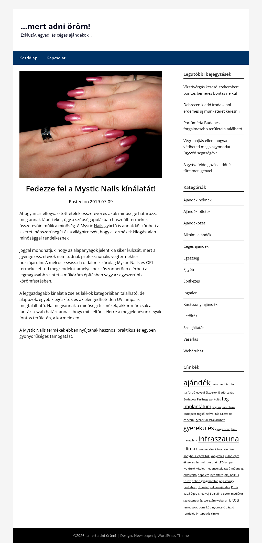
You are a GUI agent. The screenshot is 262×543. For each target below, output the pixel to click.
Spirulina (216, 493)
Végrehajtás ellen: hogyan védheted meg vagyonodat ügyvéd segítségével (206, 147)
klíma (189, 449)
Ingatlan (190, 292)
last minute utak (206, 462)
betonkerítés (220, 384)
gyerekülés (198, 427)
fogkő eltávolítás (208, 414)
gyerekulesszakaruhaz (210, 420)
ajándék (197, 382)
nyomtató (216, 475)
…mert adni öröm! (55, 26)
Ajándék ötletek (197, 211)
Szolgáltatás (193, 327)
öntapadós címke (207, 513)
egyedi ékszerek (206, 392)
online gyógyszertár (205, 481)
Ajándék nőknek (197, 199)
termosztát (190, 507)
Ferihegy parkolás (209, 399)
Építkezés (191, 281)
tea (235, 500)
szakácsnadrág (193, 500)
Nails (98, 226)
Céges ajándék (196, 246)
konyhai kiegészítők (196, 456)
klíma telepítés (224, 449)
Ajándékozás (194, 222)
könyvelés (217, 456)
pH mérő (203, 487)
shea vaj (203, 493)
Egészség (191, 257)
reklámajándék (220, 487)
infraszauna (218, 438)
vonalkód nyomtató (212, 507)
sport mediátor (233, 493)
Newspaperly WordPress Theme (161, 535)
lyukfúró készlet (194, 468)
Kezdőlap (28, 57)
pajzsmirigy (226, 481)
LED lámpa (226, 462)
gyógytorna (222, 429)
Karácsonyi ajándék (200, 304)
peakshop (189, 487)
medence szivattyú (218, 468)
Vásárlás (190, 339)
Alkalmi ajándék (197, 234)
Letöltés (190, 315)
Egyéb (188, 269)
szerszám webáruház (217, 500)
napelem (203, 475)
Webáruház (193, 350)
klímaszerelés (205, 449)
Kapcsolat (56, 57)
